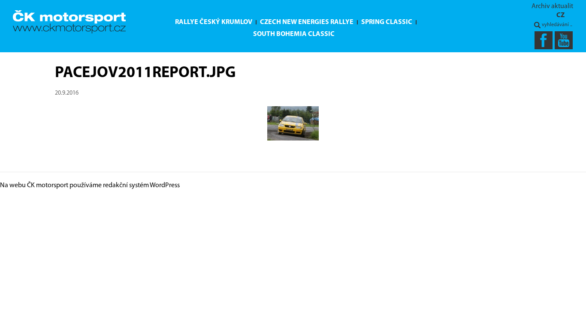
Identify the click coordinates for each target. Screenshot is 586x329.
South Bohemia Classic (294, 34)
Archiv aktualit (552, 6)
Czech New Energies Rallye (306, 22)
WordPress (165, 185)
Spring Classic (386, 22)
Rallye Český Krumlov (213, 22)
